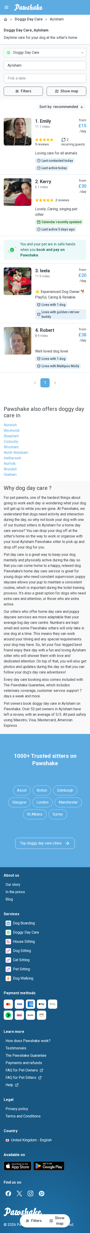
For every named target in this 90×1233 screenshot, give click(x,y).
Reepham (11, 436)
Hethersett (12, 458)
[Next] (55, 382)
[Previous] (34, 382)
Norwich (10, 425)
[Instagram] (30, 1193)
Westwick (12, 430)
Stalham (10, 474)
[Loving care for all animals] (45, 144)
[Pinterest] (41, 1193)
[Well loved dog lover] (45, 347)
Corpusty (11, 441)
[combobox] (45, 52)
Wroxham (11, 447)
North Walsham (16, 452)
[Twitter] (19, 1193)
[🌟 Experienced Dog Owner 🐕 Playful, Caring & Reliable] (45, 293)
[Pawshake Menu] (6, 7)
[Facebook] (8, 1193)
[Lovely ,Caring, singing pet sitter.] (45, 205)
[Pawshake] (28, 7)
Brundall (10, 469)
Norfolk (10, 463)
